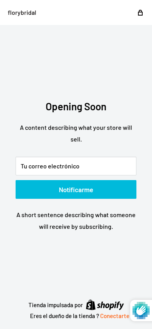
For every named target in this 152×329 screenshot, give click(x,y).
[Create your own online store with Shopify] (105, 304)
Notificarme (76, 189)
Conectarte (114, 315)
